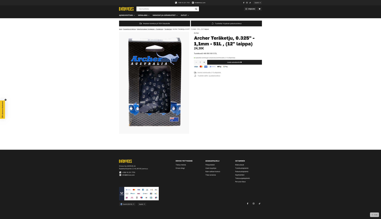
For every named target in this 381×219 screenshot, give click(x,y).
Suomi (257, 3)
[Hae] (196, 9)
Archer (196, 33)
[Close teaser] (6, 100)
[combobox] (167, 9)
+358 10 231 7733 (184, 3)
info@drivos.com (200, 3)
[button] (2, 109)
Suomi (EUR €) (127, 204)
